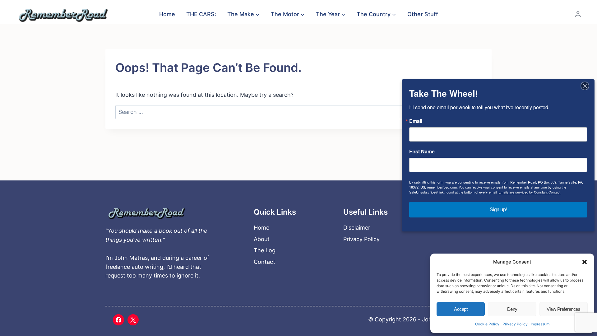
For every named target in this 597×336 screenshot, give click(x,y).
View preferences (563, 309)
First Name (422, 151)
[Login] (578, 14)
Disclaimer (356, 227)
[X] (133, 319)
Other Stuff (422, 14)
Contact (264, 262)
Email (415, 121)
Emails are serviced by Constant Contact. (529, 191)
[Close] (585, 86)
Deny (512, 309)
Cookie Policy (487, 324)
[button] (584, 262)
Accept (460, 309)
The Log (264, 250)
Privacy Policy (515, 324)
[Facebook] (118, 319)
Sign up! (498, 209)
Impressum (540, 324)
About (262, 239)
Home (167, 14)
